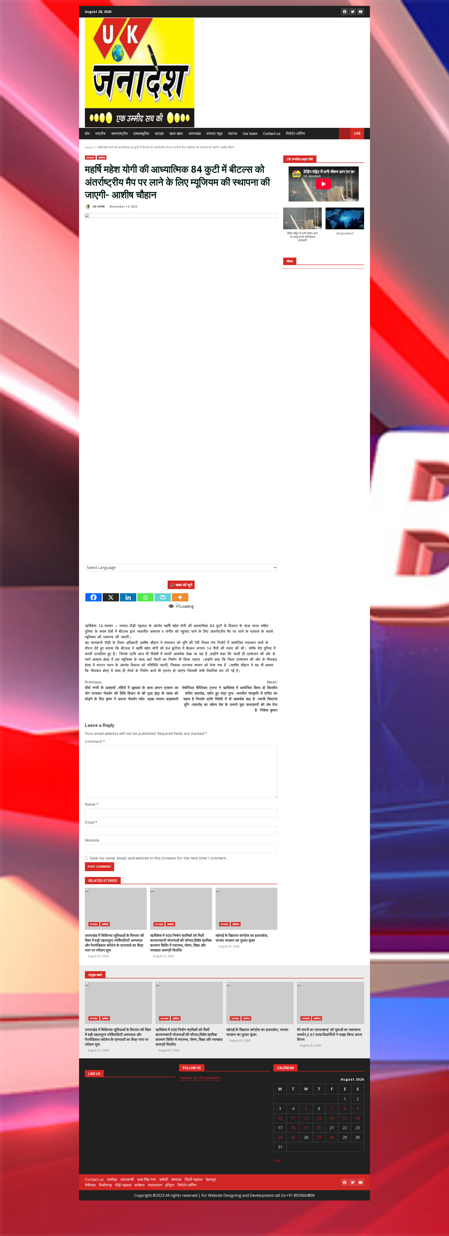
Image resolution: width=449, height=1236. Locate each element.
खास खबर (176, 133)
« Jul (277, 1160)
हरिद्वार (169, 1185)
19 (306, 1127)
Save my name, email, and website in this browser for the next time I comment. (158, 858)
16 (357, 1118)
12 (306, 1118)
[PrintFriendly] (163, 597)
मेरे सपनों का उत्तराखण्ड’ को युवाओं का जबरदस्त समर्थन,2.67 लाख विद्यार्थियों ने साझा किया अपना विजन (330, 1003)
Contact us (271, 133)
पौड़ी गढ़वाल (123, 1185)
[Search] (333, 133)
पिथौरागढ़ (105, 1185)
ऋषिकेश (101, 157)
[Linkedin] (128, 597)
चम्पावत (176, 1179)
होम (87, 133)
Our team (250, 133)
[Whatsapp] (145, 597)
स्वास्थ (232, 133)
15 (345, 1118)
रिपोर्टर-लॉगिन (295, 133)
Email (91, 822)
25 (293, 1137)
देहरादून (211, 1179)
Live (357, 133)
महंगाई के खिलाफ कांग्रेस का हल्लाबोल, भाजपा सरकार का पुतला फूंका (246, 909)
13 (319, 1118)
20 (319, 1127)
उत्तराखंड (194, 133)
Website (92, 840)
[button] (302, 227)
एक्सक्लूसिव (141, 133)
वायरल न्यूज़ (214, 133)
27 (319, 1137)
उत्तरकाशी (127, 1179)
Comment (95, 741)
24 (280, 1137)
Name (91, 804)
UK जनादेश (98, 206)
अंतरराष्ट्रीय (119, 133)
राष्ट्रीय (100, 133)
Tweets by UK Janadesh (199, 1077)
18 (293, 1127)
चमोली (163, 1179)
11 (293, 1118)
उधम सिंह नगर (146, 1179)
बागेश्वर (140, 1185)
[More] (180, 597)
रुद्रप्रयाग (155, 1185)
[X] (111, 597)
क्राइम (159, 133)
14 (332, 1118)
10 (280, 1118)
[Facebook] (93, 597)
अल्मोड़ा (112, 1179)
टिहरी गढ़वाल (194, 1179)
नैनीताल (90, 1185)
